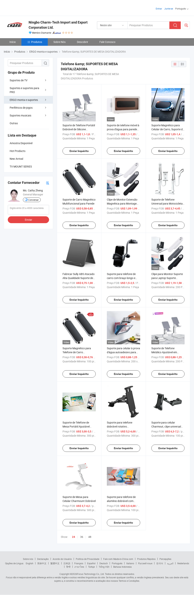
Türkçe (91, 566)
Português (117, 563)
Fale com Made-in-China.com (118, 558)
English (29, 563)
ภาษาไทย (79, 566)
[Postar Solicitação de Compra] (186, 25)
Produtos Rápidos (146, 558)
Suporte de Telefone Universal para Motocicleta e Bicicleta (168, 203)
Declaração (43, 558)
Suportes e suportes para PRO (24, 90)
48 (89, 537)
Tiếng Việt (104, 566)
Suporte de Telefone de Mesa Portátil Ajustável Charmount (76, 426)
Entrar (159, 8)
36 (81, 537)
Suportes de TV (18, 80)
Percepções (165, 558)
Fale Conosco (107, 42)
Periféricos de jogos (21, 107)
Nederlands (183, 563)
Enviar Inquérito (79, 151)
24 (73, 536)
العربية (170, 563)
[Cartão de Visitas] (47, 182)
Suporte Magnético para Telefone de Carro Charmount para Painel (77, 352)
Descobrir (82, 42)
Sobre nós (28, 558)
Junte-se (168, 8)
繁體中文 (54, 563)
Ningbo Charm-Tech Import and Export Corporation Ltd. (58, 24)
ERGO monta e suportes (24, 100)
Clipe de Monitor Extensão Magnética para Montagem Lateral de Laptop (123, 203)
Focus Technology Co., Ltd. (90, 573)
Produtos (36, 42)
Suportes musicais (20, 115)
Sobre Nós (59, 42)
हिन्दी (68, 566)
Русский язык (145, 563)
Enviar (28, 219)
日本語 (66, 563)
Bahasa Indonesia (122, 566)
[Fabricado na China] (28, 7)
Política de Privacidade (87, 558)
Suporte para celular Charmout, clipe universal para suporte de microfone (166, 426)
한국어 (159, 563)
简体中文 (41, 563)
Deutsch (103, 563)
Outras (14, 123)
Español (91, 563)
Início (12, 42)
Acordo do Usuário (62, 558)
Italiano (130, 563)
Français (78, 563)
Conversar (33, 199)
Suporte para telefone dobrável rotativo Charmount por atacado (121, 426)
